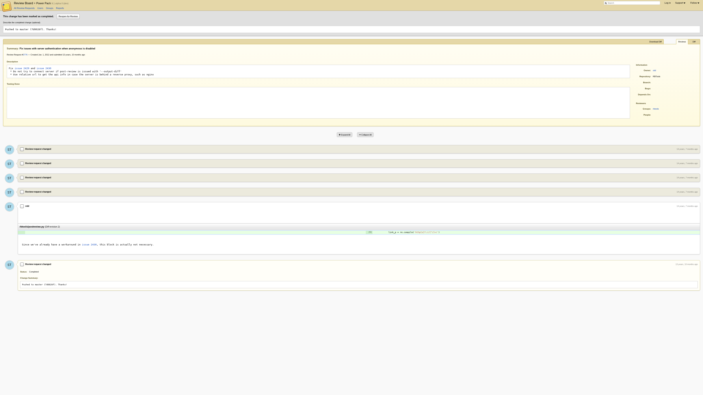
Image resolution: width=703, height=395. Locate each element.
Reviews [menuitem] (682, 42)
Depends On (644, 94)
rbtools (656, 109)
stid (654, 70)
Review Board (33, 3)
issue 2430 (44, 68)
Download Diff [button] (655, 42)
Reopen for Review (68, 16)
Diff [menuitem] (694, 42)
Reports (60, 8)
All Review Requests (24, 8)
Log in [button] (668, 3)
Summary (12, 48)
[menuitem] (680, 3)
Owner (647, 70)
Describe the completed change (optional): (22, 22)
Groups (49, 8)
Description (15, 61)
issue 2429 (22, 68)
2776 (25, 55)
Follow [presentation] (693, 3)
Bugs (647, 88)
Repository (644, 76)
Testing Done (13, 84)
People (647, 115)
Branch (646, 82)
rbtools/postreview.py (32, 226)
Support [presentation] (679, 3)
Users (40, 8)
